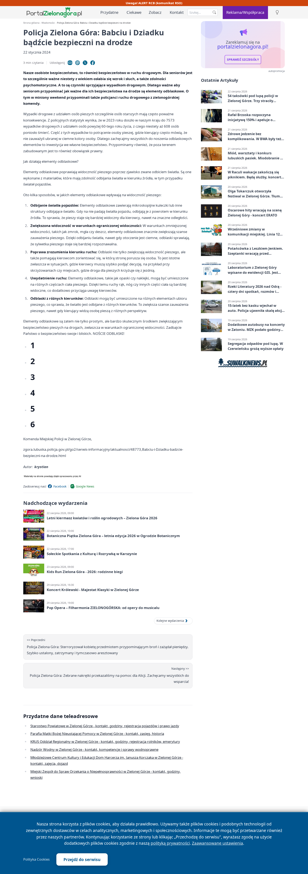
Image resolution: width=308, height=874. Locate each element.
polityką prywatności (170, 843)
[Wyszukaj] (214, 12)
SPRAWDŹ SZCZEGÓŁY (243, 60)
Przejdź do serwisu (82, 859)
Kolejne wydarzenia (170, 621)
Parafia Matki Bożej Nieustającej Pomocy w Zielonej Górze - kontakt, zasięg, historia (97, 733)
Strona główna (31, 22)
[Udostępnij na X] (85, 62)
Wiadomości (48, 22)
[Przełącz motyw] (277, 12)
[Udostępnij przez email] (77, 62)
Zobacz (155, 12)
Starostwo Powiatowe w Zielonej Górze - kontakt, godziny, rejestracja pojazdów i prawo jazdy (104, 725)
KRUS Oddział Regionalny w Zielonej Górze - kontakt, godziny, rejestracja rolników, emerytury (105, 741)
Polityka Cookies (36, 859)
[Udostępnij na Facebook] (92, 62)
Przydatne (109, 12)
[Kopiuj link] (69, 62)
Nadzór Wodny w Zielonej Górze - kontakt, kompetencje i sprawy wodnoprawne (94, 749)
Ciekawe (134, 12)
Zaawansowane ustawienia (217, 843)
